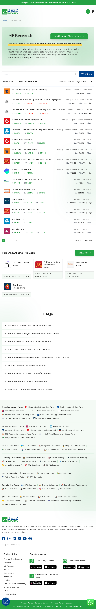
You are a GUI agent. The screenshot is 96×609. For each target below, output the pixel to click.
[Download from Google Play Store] (36, 567)
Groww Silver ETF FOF (21, 169)
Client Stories (10, 594)
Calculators (8, 573)
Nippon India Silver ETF (22, 140)
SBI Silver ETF (18, 219)
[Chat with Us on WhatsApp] (90, 602)
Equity (65, 120)
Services (7, 563)
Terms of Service (42, 603)
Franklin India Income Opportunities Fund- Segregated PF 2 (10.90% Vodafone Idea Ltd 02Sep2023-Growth (37, 100)
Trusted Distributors (13, 559)
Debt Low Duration (84, 110)
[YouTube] (25, 538)
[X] (19, 538)
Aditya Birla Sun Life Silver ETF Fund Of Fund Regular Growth (32, 159)
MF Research (9, 566)
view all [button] (83, 252)
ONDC (6, 591)
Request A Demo (11, 587)
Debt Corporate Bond (83, 90)
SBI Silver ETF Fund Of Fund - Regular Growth (32, 130)
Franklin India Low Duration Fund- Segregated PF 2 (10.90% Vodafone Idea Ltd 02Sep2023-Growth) (38, 110)
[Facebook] (3, 538)
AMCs (6, 570)
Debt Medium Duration (82, 100)
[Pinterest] (30, 538)
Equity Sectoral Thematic (81, 120)
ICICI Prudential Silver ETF (23, 189)
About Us (8, 577)
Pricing (7, 580)
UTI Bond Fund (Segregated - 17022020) (29, 90)
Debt (68, 90)
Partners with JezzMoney (15, 584)
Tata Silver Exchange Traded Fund (27, 179)
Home (4, 21)
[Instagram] (9, 538)
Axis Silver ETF (18, 229)
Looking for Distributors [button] (67, 36)
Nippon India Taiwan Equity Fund (27, 120)
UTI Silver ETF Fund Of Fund (24, 149)
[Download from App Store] (50, 567)
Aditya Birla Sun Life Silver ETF (25, 209)
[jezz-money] (10, 11)
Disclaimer (70, 603)
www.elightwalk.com (74, 606)
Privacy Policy (27, 603)
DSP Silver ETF (18, 199)
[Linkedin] (14, 538)
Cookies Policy (57, 603)
